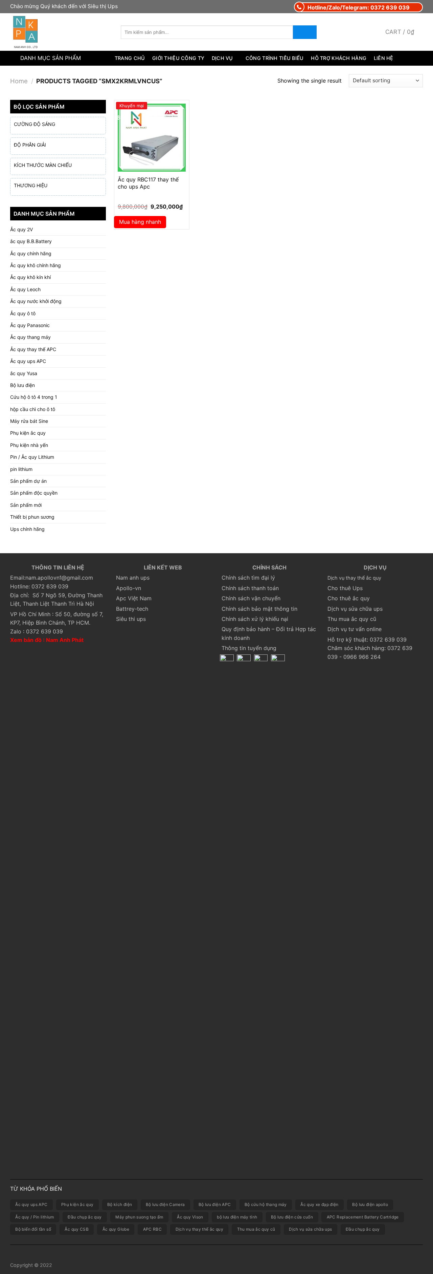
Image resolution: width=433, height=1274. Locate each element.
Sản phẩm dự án (28, 481)
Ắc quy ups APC (28, 361)
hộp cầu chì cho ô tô (32, 409)
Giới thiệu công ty (178, 58)
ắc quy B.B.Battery (31, 241)
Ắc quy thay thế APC (33, 349)
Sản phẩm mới (26, 505)
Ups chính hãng (27, 529)
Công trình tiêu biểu (275, 58)
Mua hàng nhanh (140, 221)
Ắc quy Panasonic (30, 325)
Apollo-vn (128, 588)
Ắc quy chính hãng (30, 253)
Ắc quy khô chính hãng (35, 265)
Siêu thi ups (131, 619)
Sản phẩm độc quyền (34, 493)
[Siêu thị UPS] (60, 32)
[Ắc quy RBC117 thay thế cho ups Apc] (151, 137)
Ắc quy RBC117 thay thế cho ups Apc (148, 183)
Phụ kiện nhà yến (29, 445)
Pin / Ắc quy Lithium (32, 457)
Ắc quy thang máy (30, 337)
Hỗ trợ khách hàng (338, 58)
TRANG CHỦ (130, 58)
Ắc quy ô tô (23, 313)
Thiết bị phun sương (32, 517)
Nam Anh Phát (65, 639)
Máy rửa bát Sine (29, 421)
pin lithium (21, 469)
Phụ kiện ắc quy (28, 433)
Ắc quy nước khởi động (36, 301)
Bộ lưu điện (22, 385)
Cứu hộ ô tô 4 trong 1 (33, 397)
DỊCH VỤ (222, 58)
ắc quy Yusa (23, 373)
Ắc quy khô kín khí (30, 277)
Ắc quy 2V (21, 229)
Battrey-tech (132, 608)
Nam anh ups (133, 577)
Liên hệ (383, 58)
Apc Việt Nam (134, 598)
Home (19, 81)
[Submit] (305, 32)
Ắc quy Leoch (25, 289)
